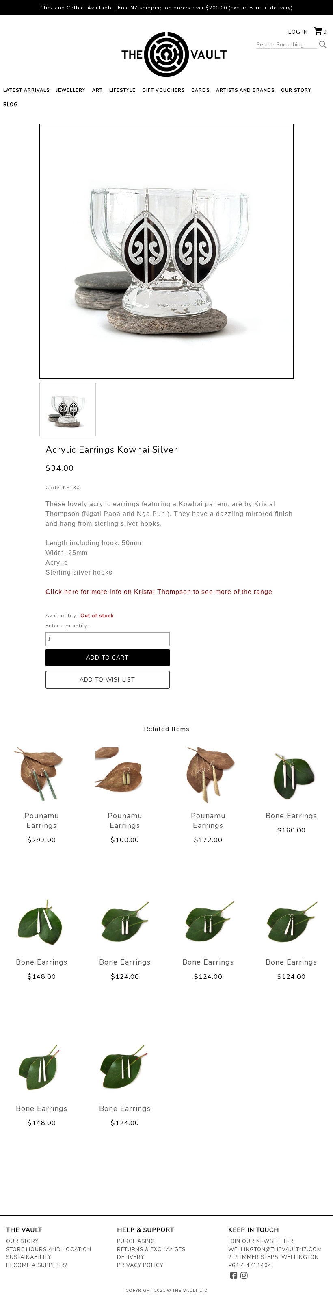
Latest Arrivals (26, 90)
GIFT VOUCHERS (163, 90)
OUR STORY (296, 90)
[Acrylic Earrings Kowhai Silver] (67, 409)
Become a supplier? (36, 1265)
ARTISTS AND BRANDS (245, 90)
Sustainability (28, 1257)
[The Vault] (166, 54)
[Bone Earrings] (291, 776)
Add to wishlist (107, 680)
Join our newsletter (261, 1241)
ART (97, 90)
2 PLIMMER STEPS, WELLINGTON (273, 1257)
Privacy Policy (140, 1265)
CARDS (200, 90)
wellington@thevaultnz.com (275, 1249)
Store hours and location (48, 1249)
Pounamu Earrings (41, 820)
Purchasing (136, 1241)
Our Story (22, 1241)
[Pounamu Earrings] (41, 776)
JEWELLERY (71, 90)
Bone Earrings (291, 816)
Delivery (130, 1257)
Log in (298, 32)
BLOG (10, 105)
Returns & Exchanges (151, 1249)
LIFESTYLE (122, 90)
